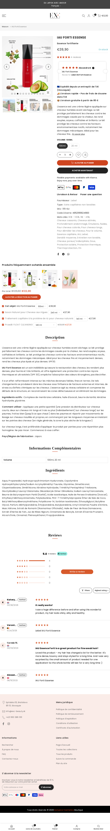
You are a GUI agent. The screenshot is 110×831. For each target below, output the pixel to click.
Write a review (77, 571)
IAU (79, 234)
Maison (5, 26)
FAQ (4, 754)
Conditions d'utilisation (67, 723)
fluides (103, 223)
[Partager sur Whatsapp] (68, 254)
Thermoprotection (67, 248)
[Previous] (6, 66)
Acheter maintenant (82, 170)
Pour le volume (94, 230)
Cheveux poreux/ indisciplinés (73, 241)
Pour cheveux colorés (68, 227)
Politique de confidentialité (69, 709)
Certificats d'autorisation (68, 727)
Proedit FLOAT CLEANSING (19, 324)
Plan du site (61, 763)
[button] (64, 57)
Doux (92, 241)
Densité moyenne (66, 237)
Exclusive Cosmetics (64, 810)
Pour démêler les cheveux (71, 230)
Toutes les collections (66, 749)
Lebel (74, 200)
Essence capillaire (66, 234)
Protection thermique (89, 244)
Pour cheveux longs (91, 227)
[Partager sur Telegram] (63, 254)
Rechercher (7, 745)
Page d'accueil (63, 745)
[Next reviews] (105, 71)
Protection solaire (66, 244)
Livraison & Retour (67, 194)
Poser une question (91, 194)
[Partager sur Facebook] (58, 254)
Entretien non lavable (88, 237)
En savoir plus (78, 134)
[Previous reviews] (60, 71)
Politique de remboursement (70, 714)
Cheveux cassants (67, 220)
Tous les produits (64, 754)
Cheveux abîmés (87, 220)
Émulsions (93, 223)
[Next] (48, 66)
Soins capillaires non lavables (79, 204)
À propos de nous (10, 749)
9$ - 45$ (85, 217)
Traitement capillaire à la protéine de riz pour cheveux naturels (39, 318)
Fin (79, 248)
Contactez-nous (10, 758)
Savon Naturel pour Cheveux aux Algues (26, 312)
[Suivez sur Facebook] (3, 724)
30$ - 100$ (73, 217)
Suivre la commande (66, 758)
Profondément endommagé (72, 223)
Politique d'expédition (66, 718)
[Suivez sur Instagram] (8, 724)
